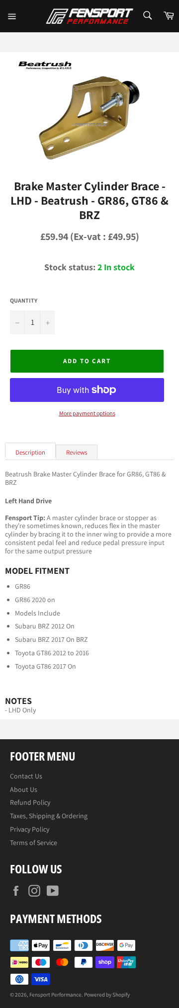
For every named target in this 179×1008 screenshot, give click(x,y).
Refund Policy (30, 802)
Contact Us (26, 776)
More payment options (87, 413)
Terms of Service (33, 842)
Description (30, 452)
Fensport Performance (55, 994)
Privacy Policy (29, 829)
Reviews (76, 452)
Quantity (23, 300)
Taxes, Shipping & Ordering (49, 815)
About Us (23, 789)
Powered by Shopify (107, 994)
